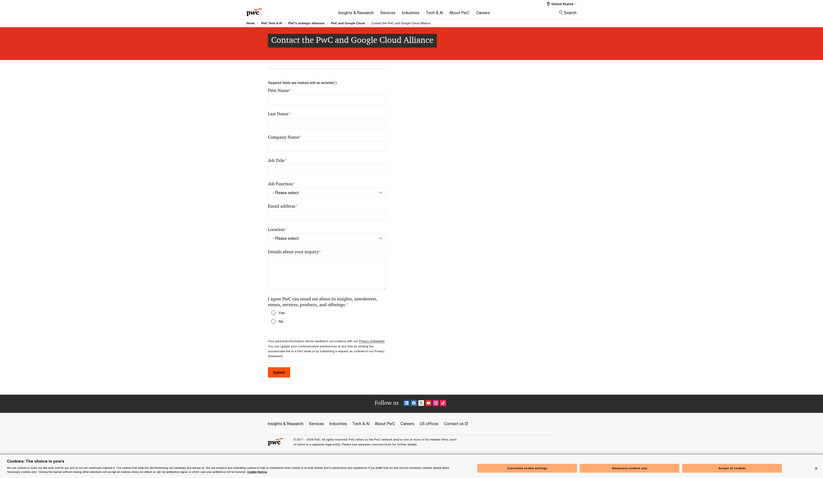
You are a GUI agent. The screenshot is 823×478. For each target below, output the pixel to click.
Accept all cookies (732, 468)
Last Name (279, 114)
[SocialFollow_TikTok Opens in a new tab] (443, 404)
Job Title (277, 160)
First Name (279, 90)
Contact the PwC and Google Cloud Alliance (401, 23)
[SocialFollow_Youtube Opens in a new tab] (428, 404)
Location (277, 229)
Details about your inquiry (294, 252)
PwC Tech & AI (271, 23)
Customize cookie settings (527, 468)
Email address (282, 206)
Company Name (285, 137)
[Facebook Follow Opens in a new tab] (414, 404)
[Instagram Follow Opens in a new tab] (436, 404)
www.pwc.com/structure (374, 444)
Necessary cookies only (629, 468)
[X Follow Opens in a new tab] (421, 404)
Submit (279, 372)
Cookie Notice (257, 472)
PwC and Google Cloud (348, 23)
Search (570, 12)
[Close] (816, 468)
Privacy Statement (371, 341)
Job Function (281, 184)
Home (250, 23)
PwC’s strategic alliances (306, 23)
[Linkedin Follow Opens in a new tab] (407, 404)
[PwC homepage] (254, 11)
